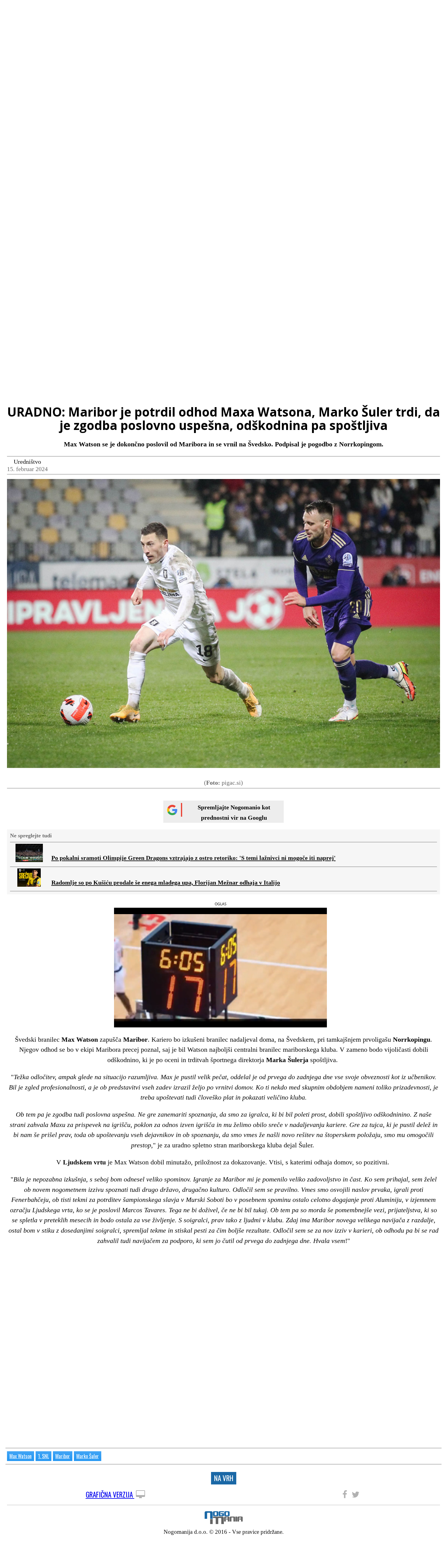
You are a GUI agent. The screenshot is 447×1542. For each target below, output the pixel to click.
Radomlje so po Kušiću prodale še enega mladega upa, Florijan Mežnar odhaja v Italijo (165, 882)
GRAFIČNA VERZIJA (110, 1495)
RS (425, 10)
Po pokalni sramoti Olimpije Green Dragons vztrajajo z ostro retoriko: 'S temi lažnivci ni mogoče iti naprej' (193, 857)
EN (436, 10)
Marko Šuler (87, 1456)
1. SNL (43, 1456)
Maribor (62, 1456)
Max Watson (20, 1456)
